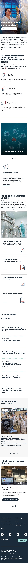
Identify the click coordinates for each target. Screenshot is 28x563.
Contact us (17, 521)
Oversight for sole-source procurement (11, 341)
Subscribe (22, 540)
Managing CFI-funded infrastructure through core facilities (11, 364)
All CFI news (4, 318)
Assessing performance (6, 518)
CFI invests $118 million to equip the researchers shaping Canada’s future (14, 329)
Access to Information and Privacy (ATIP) (20, 525)
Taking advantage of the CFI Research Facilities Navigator (12, 389)
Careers (2, 528)
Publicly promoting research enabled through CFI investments (13, 352)
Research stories (5, 403)
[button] (12, 158)
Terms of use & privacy (19, 518)
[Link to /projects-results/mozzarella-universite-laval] (14, 449)
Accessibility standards (5, 521)
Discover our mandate (9, 28)
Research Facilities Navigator (7, 524)
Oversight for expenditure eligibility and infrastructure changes (11, 377)
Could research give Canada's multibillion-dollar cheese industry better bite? (13, 439)
